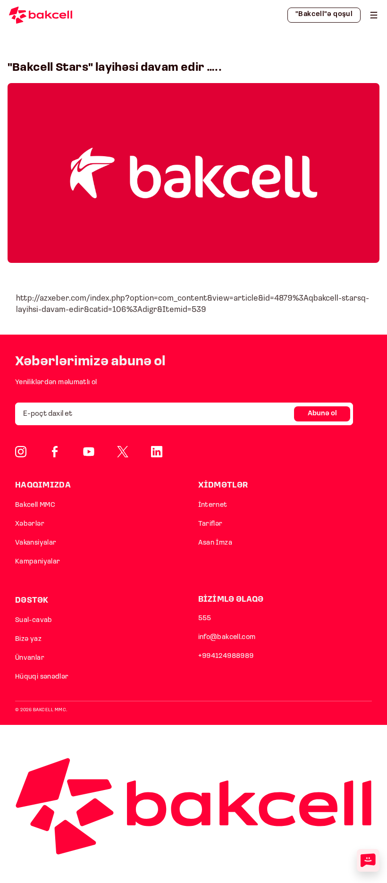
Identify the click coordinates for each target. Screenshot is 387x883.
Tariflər (210, 524)
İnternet (212, 505)
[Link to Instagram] (20, 451)
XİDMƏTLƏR (223, 485)
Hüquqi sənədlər (42, 677)
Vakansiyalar (35, 543)
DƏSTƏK (32, 601)
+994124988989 (226, 656)
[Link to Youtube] (88, 451)
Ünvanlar (29, 658)
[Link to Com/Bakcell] (122, 451)
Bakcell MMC (35, 505)
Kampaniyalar (37, 561)
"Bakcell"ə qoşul (324, 14)
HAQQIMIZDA (43, 485)
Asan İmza (215, 543)
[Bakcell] (373, 15)
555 (204, 618)
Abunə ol (322, 413)
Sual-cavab (33, 620)
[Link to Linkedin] (156, 451)
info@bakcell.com (227, 637)
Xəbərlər (29, 524)
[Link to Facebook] (54, 451)
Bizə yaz (28, 639)
